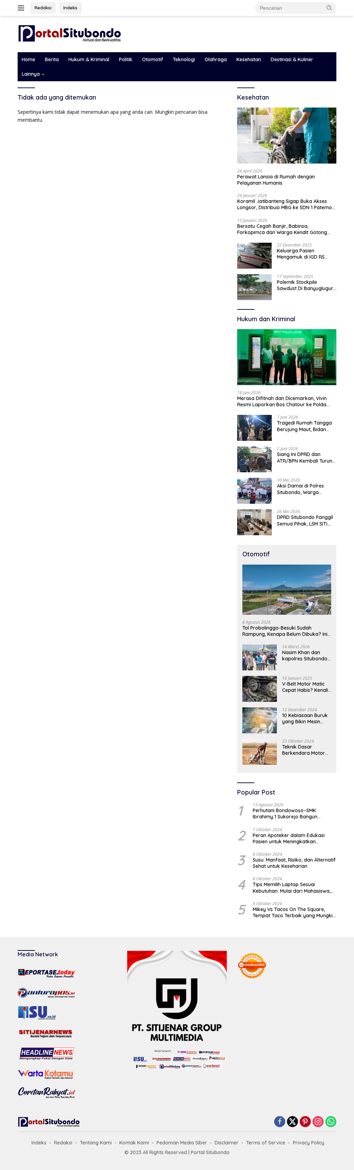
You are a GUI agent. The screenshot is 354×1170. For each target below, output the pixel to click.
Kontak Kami (134, 1143)
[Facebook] (279, 1122)
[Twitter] (292, 1122)
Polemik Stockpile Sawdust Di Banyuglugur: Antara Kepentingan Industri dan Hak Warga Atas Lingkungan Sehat (305, 285)
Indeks (70, 7)
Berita (52, 59)
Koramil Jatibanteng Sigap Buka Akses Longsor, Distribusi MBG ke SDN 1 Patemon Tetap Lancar (286, 204)
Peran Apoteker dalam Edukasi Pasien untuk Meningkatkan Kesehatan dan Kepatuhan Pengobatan (289, 838)
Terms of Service (265, 1143)
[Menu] (22, 8)
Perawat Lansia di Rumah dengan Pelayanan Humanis (276, 180)
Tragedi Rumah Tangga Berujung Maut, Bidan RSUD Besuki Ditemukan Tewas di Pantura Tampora (304, 426)
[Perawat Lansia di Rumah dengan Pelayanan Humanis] (286, 136)
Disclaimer (227, 1143)
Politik (125, 59)
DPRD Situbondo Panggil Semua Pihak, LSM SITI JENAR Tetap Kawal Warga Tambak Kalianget (305, 520)
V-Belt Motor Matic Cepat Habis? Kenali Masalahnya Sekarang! (305, 687)
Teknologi (184, 59)
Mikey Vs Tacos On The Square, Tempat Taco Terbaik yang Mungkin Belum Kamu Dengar (294, 912)
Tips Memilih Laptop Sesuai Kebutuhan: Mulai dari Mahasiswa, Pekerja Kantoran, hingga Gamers (292, 887)
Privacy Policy (308, 1143)
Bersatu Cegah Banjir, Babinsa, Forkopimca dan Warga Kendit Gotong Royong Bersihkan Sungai (282, 229)
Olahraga (216, 59)
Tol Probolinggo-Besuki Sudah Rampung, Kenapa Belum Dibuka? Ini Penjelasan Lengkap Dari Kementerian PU (286, 631)
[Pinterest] (305, 1122)
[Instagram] (318, 1122)
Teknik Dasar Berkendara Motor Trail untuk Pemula (303, 750)
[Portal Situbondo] (69, 33)
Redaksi (43, 7)
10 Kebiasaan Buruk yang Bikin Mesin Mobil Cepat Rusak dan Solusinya (305, 718)
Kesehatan (248, 59)
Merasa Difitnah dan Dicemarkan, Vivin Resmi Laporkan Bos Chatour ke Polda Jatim (282, 401)
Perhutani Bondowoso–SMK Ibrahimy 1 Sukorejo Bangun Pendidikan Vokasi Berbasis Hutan (292, 813)
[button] (329, 7)
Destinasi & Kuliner (292, 59)
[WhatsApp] (330, 1122)
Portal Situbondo (210, 1152)
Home (28, 59)
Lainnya (31, 74)
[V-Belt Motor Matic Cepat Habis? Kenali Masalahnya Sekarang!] (259, 689)
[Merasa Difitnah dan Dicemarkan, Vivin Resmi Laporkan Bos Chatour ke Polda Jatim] (286, 357)
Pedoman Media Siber (182, 1143)
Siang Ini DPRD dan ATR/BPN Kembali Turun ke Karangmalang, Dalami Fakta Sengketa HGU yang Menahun (304, 457)
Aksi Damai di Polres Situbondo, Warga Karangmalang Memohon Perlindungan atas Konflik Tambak (306, 489)
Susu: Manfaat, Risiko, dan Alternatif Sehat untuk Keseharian (294, 863)
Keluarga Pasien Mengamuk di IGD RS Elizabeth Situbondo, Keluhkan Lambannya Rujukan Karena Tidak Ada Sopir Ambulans (302, 254)
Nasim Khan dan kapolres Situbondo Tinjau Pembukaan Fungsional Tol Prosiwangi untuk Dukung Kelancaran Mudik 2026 (304, 655)
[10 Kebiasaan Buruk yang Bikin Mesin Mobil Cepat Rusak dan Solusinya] (259, 720)
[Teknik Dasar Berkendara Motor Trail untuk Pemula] (259, 752)
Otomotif (152, 59)
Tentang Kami (96, 1143)
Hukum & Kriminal (88, 59)
